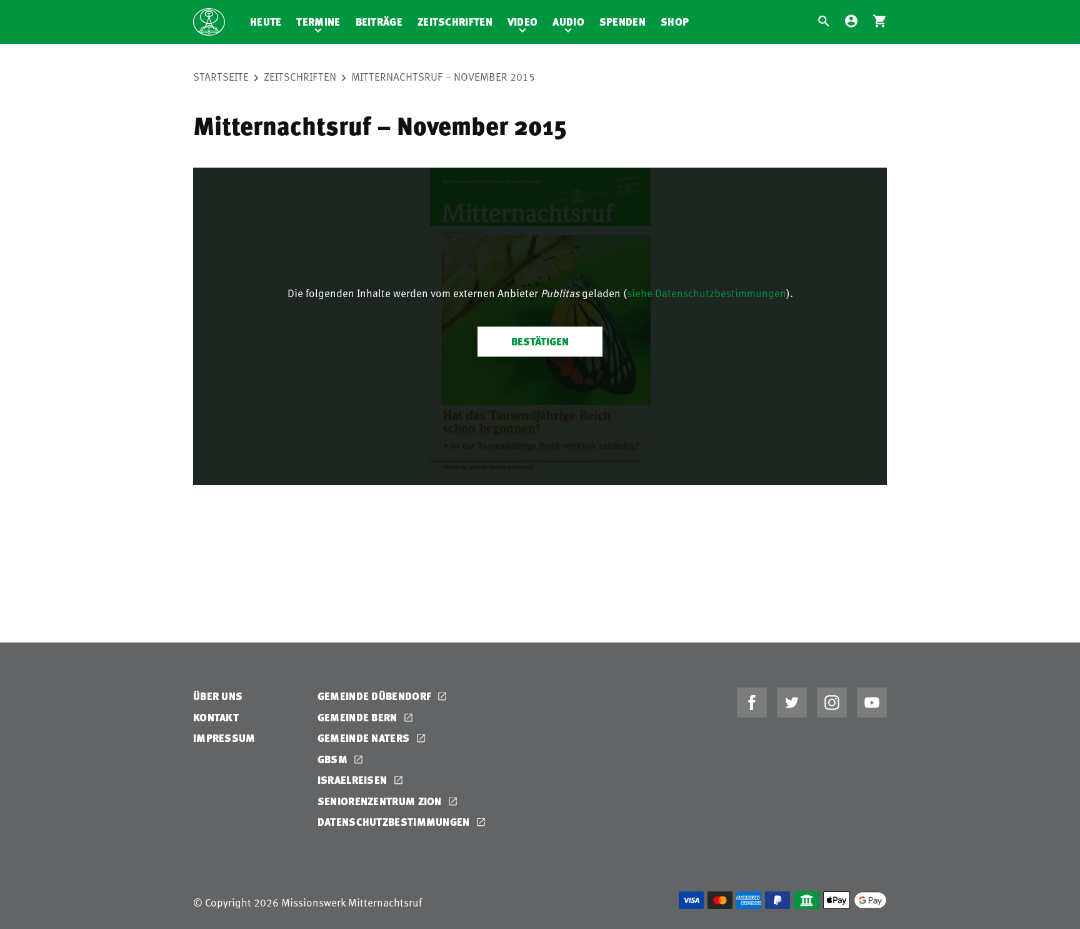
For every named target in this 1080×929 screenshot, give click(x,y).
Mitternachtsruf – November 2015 (443, 76)
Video (523, 21)
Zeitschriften (455, 21)
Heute (266, 21)
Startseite (221, 76)
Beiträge (379, 21)
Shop (675, 21)
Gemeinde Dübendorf (376, 696)
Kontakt (216, 717)
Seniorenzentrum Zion (381, 801)
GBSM (334, 759)
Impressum (224, 738)
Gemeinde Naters (365, 738)
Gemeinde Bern (359, 717)
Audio (568, 21)
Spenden (622, 21)
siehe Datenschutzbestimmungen (706, 292)
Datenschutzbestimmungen (395, 822)
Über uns (217, 696)
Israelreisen (354, 780)
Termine (318, 21)
